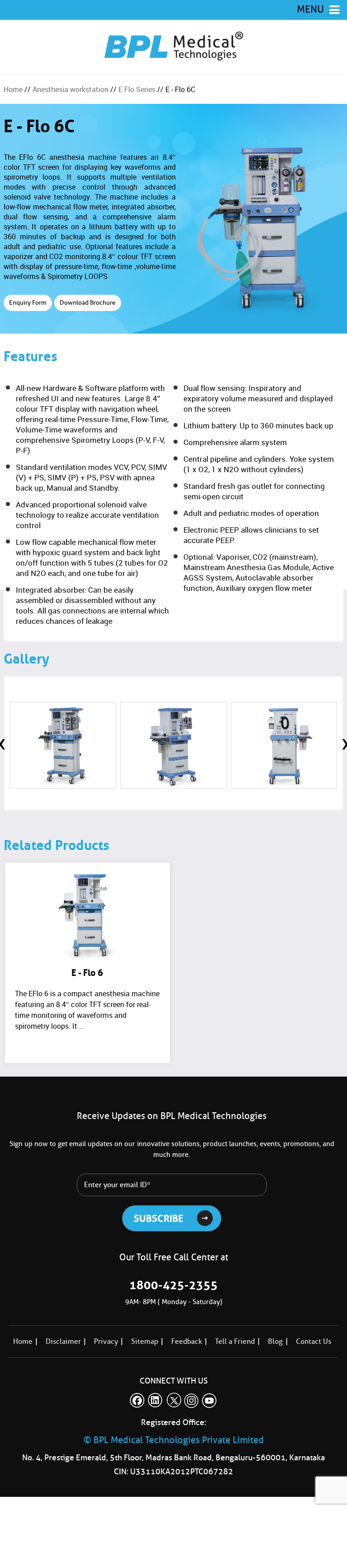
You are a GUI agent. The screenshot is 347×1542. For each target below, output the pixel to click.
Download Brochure (88, 303)
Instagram (191, 1400)
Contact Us (313, 1341)
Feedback (186, 1341)
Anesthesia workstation (70, 89)
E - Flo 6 (87, 972)
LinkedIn (155, 1400)
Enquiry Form (28, 303)
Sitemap (144, 1341)
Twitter (173, 1400)
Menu (310, 9)
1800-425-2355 (173, 1285)
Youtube (209, 1400)
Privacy (106, 1341)
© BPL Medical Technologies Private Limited (174, 1440)
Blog (275, 1341)
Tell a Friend (235, 1341)
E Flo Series (136, 89)
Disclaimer (63, 1341)
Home (13, 89)
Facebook (137, 1400)
